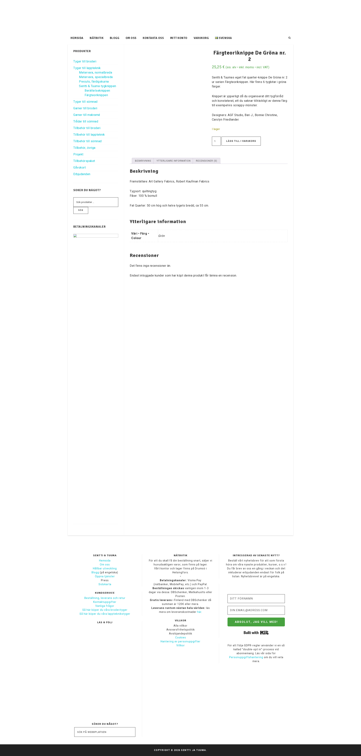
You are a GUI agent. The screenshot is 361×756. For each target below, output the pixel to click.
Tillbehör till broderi (86, 128)
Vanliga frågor (104, 606)
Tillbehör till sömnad (87, 141)
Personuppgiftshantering (246, 657)
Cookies (180, 638)
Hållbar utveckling (105, 569)
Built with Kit (256, 632)
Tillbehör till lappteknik (89, 134)
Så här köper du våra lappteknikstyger (105, 614)
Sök (80, 210)
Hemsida (105, 561)
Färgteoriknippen (96, 95)
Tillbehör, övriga (84, 148)
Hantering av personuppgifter (180, 642)
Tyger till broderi (84, 61)
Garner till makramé (86, 115)
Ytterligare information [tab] (174, 161)
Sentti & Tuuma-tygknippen (97, 86)
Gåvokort (79, 167)
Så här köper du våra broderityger (104, 610)
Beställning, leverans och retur (104, 598)
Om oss (105, 565)
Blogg (95, 572)
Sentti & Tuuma (180, 17)
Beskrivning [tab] (143, 161)
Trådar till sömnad (85, 121)
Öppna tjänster (105, 576)
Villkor (180, 645)
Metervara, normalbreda (95, 72)
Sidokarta (105, 584)
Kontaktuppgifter (104, 602)
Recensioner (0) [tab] (206, 161)
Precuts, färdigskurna (94, 81)
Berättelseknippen (97, 90)
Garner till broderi (85, 108)
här (199, 612)
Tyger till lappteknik (87, 68)
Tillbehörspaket (84, 161)
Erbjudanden (81, 174)
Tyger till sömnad (85, 102)
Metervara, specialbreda (96, 77)
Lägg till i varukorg (241, 141)
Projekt (78, 154)
